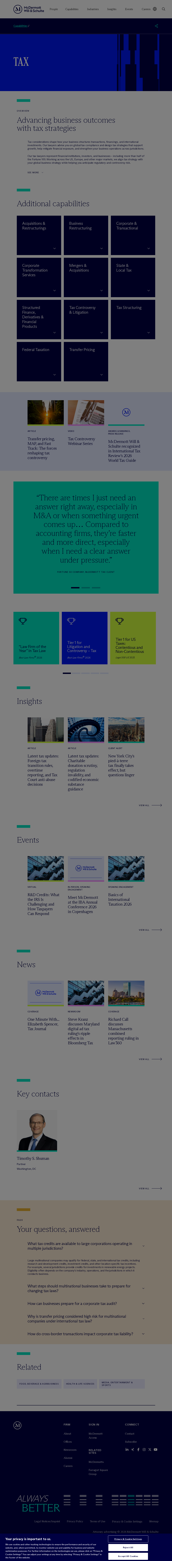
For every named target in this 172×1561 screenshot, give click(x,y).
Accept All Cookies (128, 1556)
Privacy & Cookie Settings (128, 1539)
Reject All (128, 1547)
